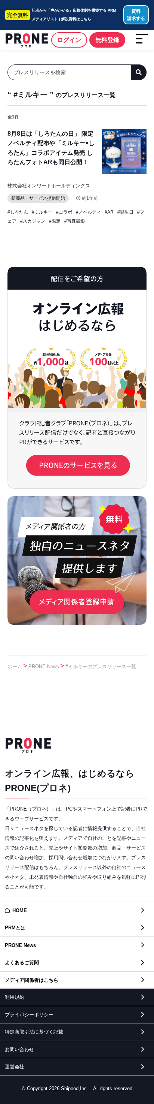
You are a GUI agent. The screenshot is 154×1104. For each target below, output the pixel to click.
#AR (109, 212)
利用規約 (14, 997)
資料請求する (136, 15)
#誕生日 (125, 212)
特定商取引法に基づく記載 (34, 1032)
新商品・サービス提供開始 (38, 198)
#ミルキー (42, 212)
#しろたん (17, 212)
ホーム (14, 666)
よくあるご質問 (22, 962)
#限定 (55, 221)
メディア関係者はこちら (31, 980)
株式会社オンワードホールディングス (48, 185)
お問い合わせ (19, 1049)
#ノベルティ (88, 212)
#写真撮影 (74, 221)
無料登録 (107, 40)
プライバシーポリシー (29, 1014)
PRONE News (43, 666)
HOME (19, 910)
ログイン (69, 40)
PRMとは (15, 927)
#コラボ (64, 212)
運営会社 (14, 1067)
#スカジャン (32, 221)
